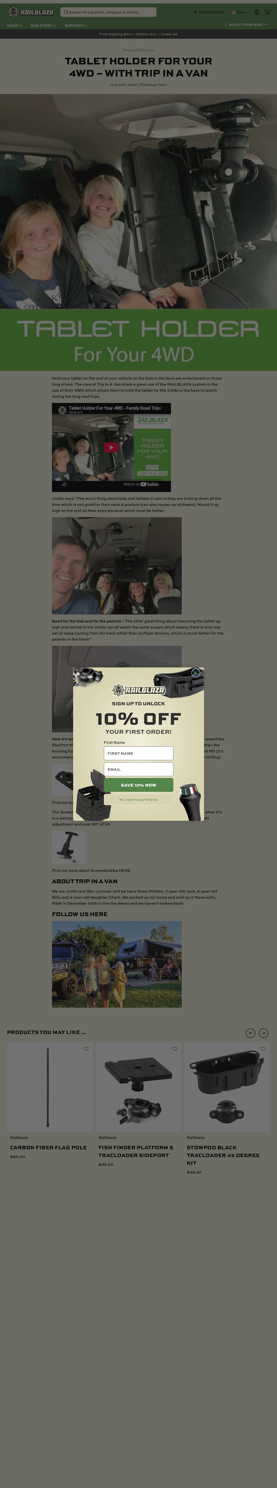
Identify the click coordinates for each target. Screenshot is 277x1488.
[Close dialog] (196, 673)
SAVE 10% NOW (138, 785)
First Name (114, 742)
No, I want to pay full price (138, 799)
